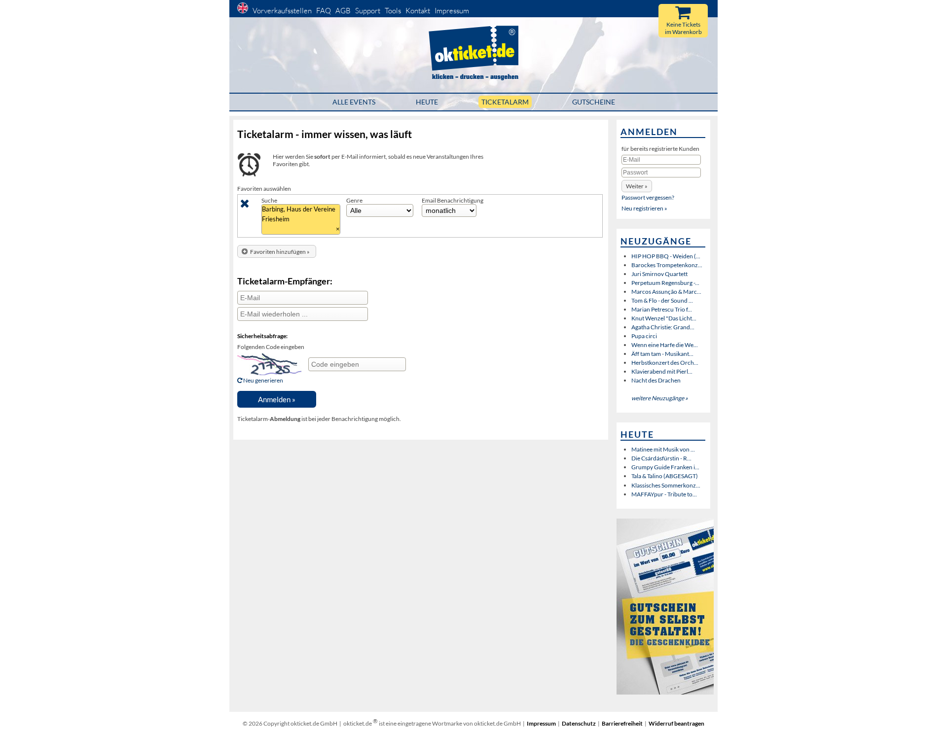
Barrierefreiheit (622, 723)
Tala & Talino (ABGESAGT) (664, 476)
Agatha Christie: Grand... (662, 327)
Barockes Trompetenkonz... (666, 265)
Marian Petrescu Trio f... (661, 309)
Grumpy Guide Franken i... (665, 467)
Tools (393, 10)
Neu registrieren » (644, 208)
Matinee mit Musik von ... (663, 449)
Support (367, 10)
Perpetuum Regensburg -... (665, 282)
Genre (354, 200)
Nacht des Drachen (656, 380)
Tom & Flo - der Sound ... (662, 300)
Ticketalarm (505, 102)
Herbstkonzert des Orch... (664, 362)
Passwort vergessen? (647, 197)
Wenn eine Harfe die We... (664, 345)
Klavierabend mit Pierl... (661, 371)
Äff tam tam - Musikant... (662, 353)
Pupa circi (644, 336)
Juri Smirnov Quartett (659, 274)
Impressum (452, 10)
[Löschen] (245, 205)
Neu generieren (262, 380)
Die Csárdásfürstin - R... (661, 458)
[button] (276, 251)
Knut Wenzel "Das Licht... (663, 318)
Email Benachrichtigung (452, 200)
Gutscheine (593, 102)
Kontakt (417, 10)
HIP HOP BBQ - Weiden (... (665, 256)
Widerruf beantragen (676, 723)
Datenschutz (579, 723)
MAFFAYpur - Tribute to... (664, 494)
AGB (343, 10)
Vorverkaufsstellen (282, 10)
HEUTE (427, 102)
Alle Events (353, 102)
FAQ (323, 10)
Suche (269, 200)
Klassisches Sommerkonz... (665, 485)
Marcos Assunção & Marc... (666, 291)
